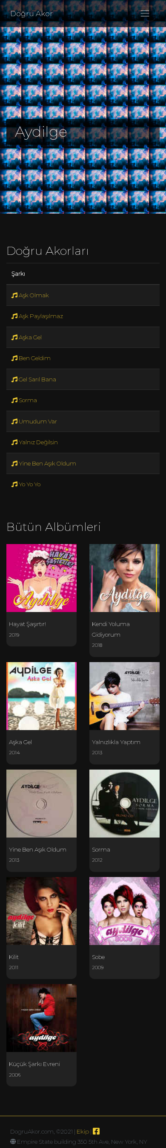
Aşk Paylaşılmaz (40, 316)
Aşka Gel (29, 337)
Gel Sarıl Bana (36, 379)
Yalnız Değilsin (37, 442)
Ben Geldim (34, 358)
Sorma (27, 400)
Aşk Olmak (33, 295)
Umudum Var (37, 421)
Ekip (83, 1131)
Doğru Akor (31, 13)
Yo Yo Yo (28, 484)
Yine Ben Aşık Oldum (46, 463)
